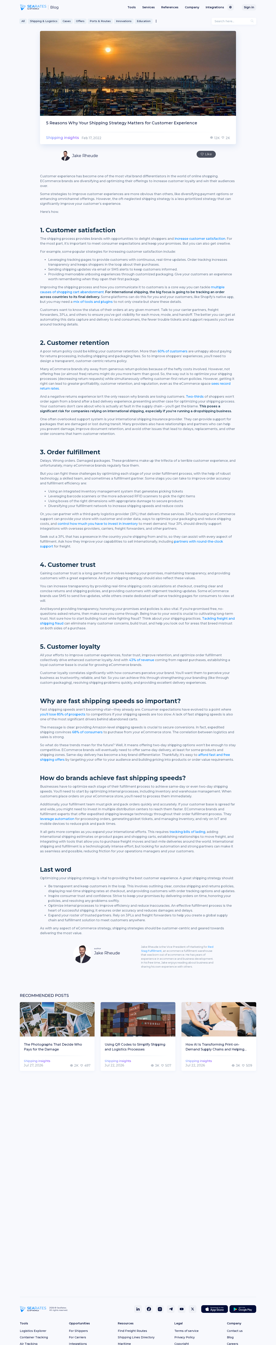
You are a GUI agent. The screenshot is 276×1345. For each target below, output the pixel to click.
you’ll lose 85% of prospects (62, 714)
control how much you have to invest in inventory (98, 524)
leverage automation (57, 819)
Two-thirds (195, 396)
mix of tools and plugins (93, 302)
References (169, 7)
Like (208, 154)
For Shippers (78, 1331)
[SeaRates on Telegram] (171, 1309)
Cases (67, 21)
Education (144, 21)
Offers (80, 21)
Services (148, 7)
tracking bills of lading (187, 832)
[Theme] (230, 7)
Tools (131, 7)
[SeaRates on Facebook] (149, 1309)
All (23, 21)
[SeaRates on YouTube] (181, 1309)
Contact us (235, 1331)
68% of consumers (87, 732)
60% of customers (173, 351)
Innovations (124, 21)
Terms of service (186, 1331)
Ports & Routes (100, 21)
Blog (230, 1337)
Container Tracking (34, 1337)
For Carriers (77, 1337)
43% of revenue (141, 660)
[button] (156, 21)
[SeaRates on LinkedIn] (138, 1309)
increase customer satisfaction (200, 239)
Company (192, 7)
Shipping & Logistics (43, 21)
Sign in (249, 7)
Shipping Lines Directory (136, 1337)
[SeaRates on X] (192, 1309)
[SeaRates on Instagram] (160, 1309)
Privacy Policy (184, 1337)
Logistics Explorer (33, 1331)
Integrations (215, 7)
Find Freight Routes (132, 1331)
